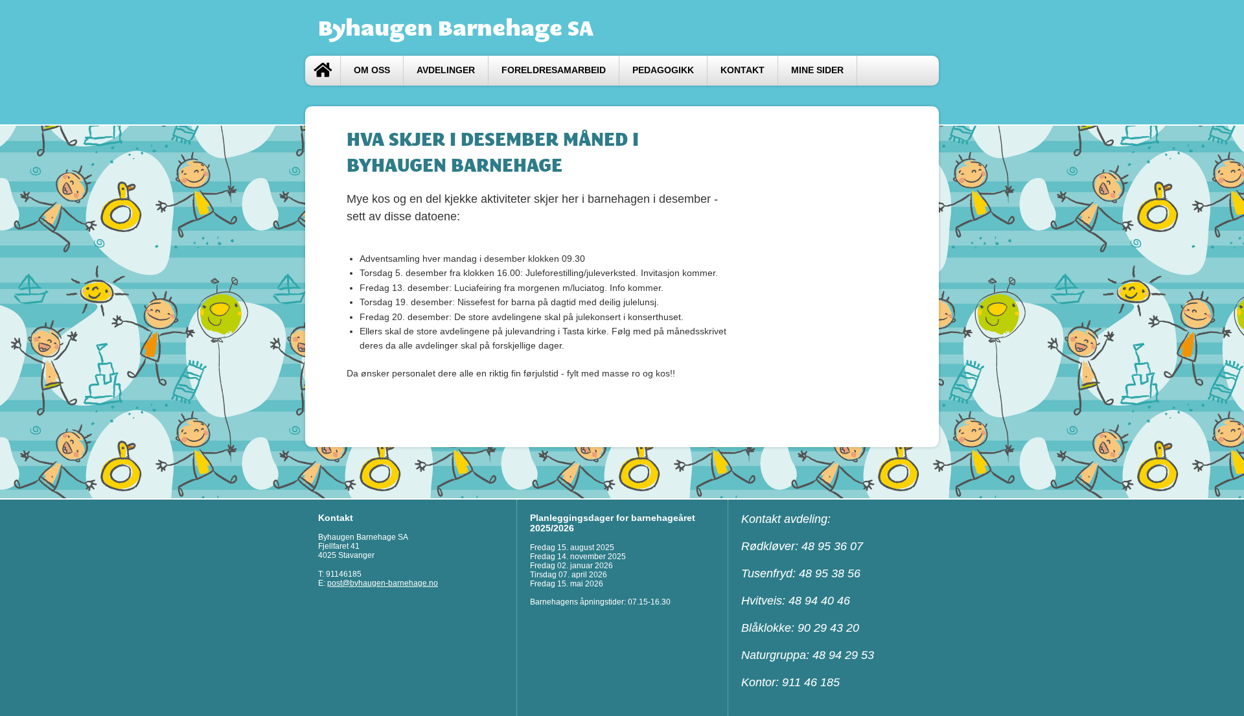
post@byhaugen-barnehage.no (382, 583)
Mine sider (817, 70)
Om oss (372, 70)
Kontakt (742, 70)
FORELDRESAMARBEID (553, 70)
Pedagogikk (663, 70)
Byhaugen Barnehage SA (455, 28)
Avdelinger (446, 70)
